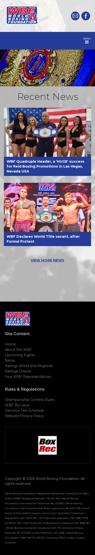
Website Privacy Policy (24, 416)
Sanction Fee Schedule (24, 410)
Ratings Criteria (18, 371)
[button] (87, 41)
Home (10, 344)
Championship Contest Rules (29, 399)
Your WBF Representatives (28, 376)
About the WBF (18, 349)
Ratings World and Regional (28, 366)
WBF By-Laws (17, 405)
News (10, 360)
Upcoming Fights (20, 355)
